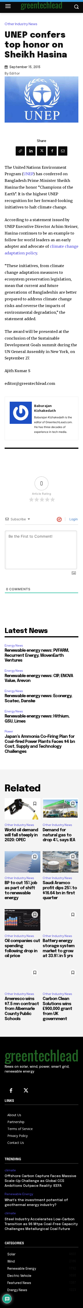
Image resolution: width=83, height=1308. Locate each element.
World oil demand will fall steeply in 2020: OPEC (21, 835)
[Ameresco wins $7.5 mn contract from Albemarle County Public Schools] (22, 978)
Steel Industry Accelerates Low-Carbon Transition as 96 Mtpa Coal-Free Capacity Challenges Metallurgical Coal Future (41, 1224)
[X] (41, 151)
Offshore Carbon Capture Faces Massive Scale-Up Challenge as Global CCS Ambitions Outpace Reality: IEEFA (40, 1181)
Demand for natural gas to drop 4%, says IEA (59, 835)
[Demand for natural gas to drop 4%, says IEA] (60, 809)
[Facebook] (52, 151)
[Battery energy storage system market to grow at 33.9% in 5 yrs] (60, 920)
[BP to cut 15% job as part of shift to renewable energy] (22, 862)
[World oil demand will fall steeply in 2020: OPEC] (22, 809)
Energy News (14, 646)
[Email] (62, 151)
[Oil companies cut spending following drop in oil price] (22, 920)
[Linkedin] (31, 151)
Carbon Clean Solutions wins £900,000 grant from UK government (57, 1009)
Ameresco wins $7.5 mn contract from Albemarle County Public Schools (22, 1009)
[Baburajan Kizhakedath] (21, 418)
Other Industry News (21, 24)
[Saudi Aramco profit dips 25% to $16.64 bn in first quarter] (60, 862)
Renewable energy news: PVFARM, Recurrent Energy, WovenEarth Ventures (37, 655)
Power (9, 731)
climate (10, 1170)
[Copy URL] (20, 151)
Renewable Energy (19, 1194)
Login (73, 519)
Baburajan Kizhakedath (45, 408)
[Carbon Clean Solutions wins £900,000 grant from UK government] (60, 978)
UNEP (28, 174)
